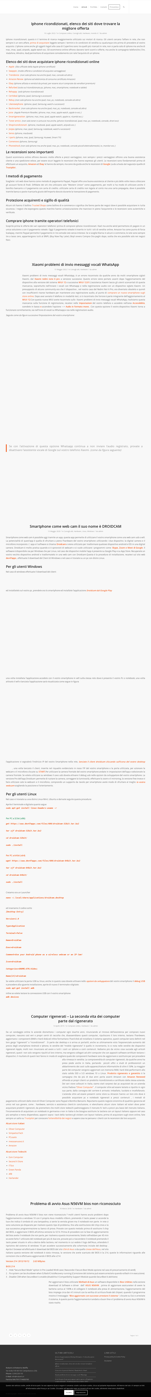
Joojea (12, 129)
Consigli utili (77, 33)
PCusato (13, 1137)
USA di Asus (68, 1249)
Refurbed (13, 87)
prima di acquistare (39, 42)
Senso (11, 133)
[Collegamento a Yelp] (143, 7)
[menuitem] (76, 7)
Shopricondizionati (18, 125)
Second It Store (16, 1161)
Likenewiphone (16, 104)
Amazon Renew (16, 79)
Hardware (86, 33)
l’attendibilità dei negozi (59, 1118)
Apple (11, 66)
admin (104, 33)
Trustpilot (29, 1118)
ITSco (11, 1165)
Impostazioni (81, 1392)
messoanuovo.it (16, 1141)
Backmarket (14, 108)
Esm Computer (16, 1157)
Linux (84, 531)
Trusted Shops (39, 205)
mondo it (94, 33)
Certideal (13, 95)
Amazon (13, 1145)
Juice (11, 112)
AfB (10, 1174)
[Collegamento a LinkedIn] (136, 7)
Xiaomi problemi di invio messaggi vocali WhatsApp (75, 264)
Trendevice (14, 75)
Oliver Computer (85, 1087)
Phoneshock (14, 145)
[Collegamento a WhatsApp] (140, 7)
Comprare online (65, 33)
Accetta (69, 1392)
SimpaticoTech (16, 1133)
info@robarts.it (18, 1376)
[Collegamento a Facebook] (132, 7)
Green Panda (15, 1169)
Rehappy (13, 91)
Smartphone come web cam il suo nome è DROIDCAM (75, 526)
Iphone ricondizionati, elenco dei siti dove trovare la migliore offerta (75, 26)
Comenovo (14, 141)
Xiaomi (38, 279)
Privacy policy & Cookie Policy (114, 1357)
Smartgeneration (17, 116)
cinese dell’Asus (93, 1249)
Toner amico (15, 120)
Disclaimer (108, 1361)
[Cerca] (124, 7)
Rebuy (12, 100)
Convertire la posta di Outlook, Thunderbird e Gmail (71, 1370)
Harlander (14, 1178)
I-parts (12, 137)
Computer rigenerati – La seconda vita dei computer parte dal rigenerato (75, 1018)
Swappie (13, 71)
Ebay (11, 83)
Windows (90, 531)
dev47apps (11, 558)
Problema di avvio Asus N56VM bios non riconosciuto (75, 1203)
